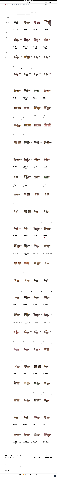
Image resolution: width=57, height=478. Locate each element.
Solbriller (7, 27)
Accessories (13, 4)
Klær (7, 4)
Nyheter (28, 4)
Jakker (6, 32)
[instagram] (5, 470)
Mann (5, 57)
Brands (18, 4)
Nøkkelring (7, 23)
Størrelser (19, 12)
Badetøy (6, 28)
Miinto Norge (7, 465)
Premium (21, 4)
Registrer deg (49, 457)
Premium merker (38, 12)
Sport (16, 4)
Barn (10, 2)
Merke (14, 12)
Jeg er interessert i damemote (37, 455)
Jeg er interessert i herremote (46, 455)
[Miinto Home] (28, 2)
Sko (8, 4)
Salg (5, 4)
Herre (8, 2)
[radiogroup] (43, 455)
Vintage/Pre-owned (24, 4)
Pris (28, 12)
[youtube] (8, 470)
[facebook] (10, 470)
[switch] (32, 12)
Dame (5, 2)
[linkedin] (7, 470)
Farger (24, 12)
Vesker (10, 4)
